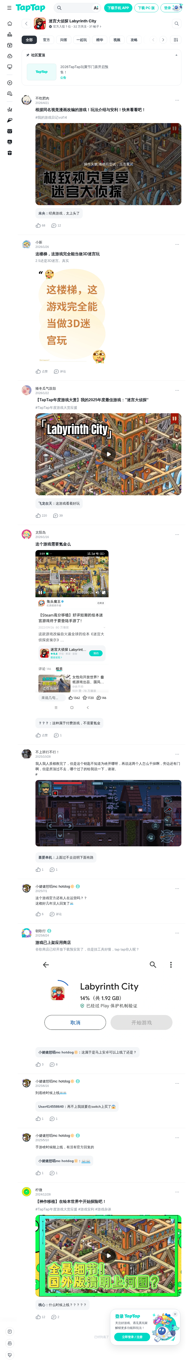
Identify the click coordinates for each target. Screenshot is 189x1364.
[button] (171, 7)
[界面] (9, 1355)
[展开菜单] (9, 7)
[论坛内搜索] (176, 23)
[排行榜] (9, 34)
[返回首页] (30, 8)
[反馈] (9, 1343)
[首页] (9, 23)
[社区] (9, 94)
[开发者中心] (9, 131)
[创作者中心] (9, 142)
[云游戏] (9, 56)
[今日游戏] (9, 45)
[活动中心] (9, 153)
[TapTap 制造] (9, 109)
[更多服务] (9, 1331)
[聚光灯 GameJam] (9, 120)
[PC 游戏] (9, 67)
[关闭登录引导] (175, 1314)
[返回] (26, 23)
